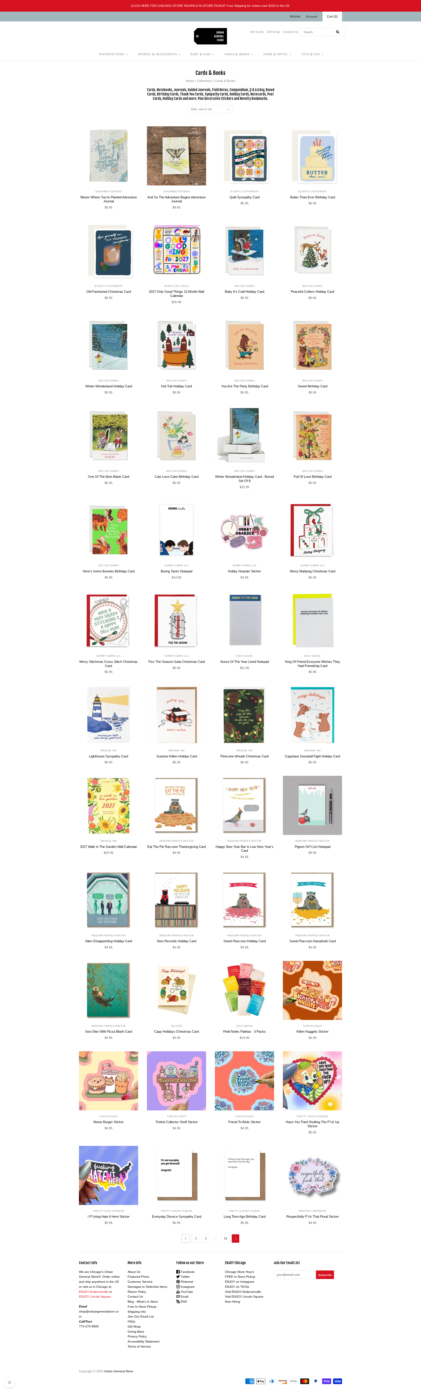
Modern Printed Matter (176, 840)
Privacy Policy (137, 1336)
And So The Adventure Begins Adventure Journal (176, 199)
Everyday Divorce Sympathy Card (176, 1216)
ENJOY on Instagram (239, 1281)
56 (225, 1238)
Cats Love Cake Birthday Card (176, 476)
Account (311, 16)
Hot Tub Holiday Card (176, 386)
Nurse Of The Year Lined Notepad (244, 661)
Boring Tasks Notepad (176, 571)
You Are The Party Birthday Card (244, 386)
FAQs (131, 1321)
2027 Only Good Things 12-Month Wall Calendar (176, 294)
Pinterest (186, 1281)
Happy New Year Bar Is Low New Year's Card (244, 849)
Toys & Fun (310, 54)
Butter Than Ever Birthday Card (312, 197)
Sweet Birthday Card (312, 386)
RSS (183, 1301)
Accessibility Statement (143, 1341)
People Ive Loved (176, 286)
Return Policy (137, 1291)
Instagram (187, 1286)
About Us (134, 1272)
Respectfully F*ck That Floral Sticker (312, 1216)
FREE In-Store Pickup (240, 1276)
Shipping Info (137, 1311)
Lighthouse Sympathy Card (108, 756)
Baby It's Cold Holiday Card (244, 291)
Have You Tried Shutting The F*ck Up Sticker (312, 1124)
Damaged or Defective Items (147, 1286)
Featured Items (111, 54)
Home (190, 81)
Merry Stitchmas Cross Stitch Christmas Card (108, 664)
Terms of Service (139, 1346)
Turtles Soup (312, 1025)
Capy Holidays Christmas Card (176, 1031)
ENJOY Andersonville (93, 1291)
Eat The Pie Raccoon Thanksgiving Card (176, 847)
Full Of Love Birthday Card (313, 476)
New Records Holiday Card (176, 941)
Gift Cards (257, 32)
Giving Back (136, 1331)
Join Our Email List (141, 1316)
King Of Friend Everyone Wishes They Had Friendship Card (312, 664)
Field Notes (244, 1025)
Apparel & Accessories (157, 54)
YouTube (186, 1291)
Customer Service (140, 1281)
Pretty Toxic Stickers (312, 1116)
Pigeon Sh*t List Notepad (312, 847)
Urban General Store (118, 1371)
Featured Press (138, 1276)
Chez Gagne (244, 655)
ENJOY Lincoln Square (95, 1296)
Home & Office (275, 54)
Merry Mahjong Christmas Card (312, 571)
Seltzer (176, 1025)
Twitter (185, 1276)
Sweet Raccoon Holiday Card (244, 941)
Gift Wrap (273, 32)
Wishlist (295, 16)
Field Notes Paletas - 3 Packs (244, 1031)
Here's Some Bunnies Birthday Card (109, 571)
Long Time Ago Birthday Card (245, 1216)
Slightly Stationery (244, 191)
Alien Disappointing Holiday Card (108, 941)
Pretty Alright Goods (176, 1210)
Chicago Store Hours (239, 1272)
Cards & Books (237, 54)
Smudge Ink (108, 750)
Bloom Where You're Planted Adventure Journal (108, 199)
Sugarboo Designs (108, 191)
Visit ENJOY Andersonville (243, 1291)
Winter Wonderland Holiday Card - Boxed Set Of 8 (244, 479)
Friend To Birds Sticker (244, 1122)
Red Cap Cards (244, 286)
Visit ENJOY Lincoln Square (244, 1296)
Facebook (187, 1272)
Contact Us (290, 32)
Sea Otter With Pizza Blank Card (108, 1031)
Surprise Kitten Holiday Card (176, 756)
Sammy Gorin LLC (177, 565)
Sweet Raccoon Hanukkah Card (312, 941)
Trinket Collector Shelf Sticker (176, 1122)
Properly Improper (312, 1210)
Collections (204, 81)
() (332, 16)
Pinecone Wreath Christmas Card (244, 756)
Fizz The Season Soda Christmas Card (176, 661)
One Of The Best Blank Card (108, 476)
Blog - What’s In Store (143, 1301)
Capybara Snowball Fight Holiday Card (312, 756)
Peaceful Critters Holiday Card (312, 291)
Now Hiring (232, 1301)
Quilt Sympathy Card (245, 197)
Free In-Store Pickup (142, 1306)
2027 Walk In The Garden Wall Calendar (108, 847)
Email (184, 1296)
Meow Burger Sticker (108, 1122)
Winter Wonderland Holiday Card (108, 386)
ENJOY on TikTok (237, 1286)
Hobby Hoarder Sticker (244, 571)
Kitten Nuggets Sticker (312, 1031)
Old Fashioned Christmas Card (108, 291)
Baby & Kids (200, 54)
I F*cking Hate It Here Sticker (109, 1216)
